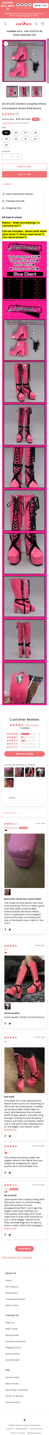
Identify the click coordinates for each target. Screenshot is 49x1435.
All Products (11, 1286)
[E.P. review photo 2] (7, 1006)
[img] (10, 823)
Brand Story (11, 1293)
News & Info (11, 1305)
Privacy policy (36, 1429)
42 (35, 139)
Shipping (5, 123)
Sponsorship (12, 1335)
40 (16, 139)
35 (6, 132)
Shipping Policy (13, 1347)
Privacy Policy (12, 1402)
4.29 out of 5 (32, 725)
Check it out (40, 6)
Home (8, 1280)
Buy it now (25, 174)
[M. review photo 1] (24, 1070)
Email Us (9, 1322)
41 (25, 139)
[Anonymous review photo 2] (7, 892)
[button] (5, 24)
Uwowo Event (12, 1377)
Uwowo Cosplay (23, 1425)
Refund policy (22, 1429)
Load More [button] (24, 1248)
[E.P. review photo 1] (24, 978)
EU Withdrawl (12, 1360)
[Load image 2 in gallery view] (24, 91)
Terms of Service (14, 1396)
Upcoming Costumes (16, 1389)
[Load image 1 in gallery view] (12, 91)
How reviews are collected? (17, 1257)
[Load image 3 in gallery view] (36, 91)
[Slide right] (46, 92)
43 (6, 145)
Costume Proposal (15, 1341)
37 (25, 132)
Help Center (11, 1328)
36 (16, 132)
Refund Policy (12, 1353)
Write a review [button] (24, 753)
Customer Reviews (15, 1299)
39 (6, 139)
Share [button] (8, 184)
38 (35, 132)
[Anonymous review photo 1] (24, 860)
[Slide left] (3, 92)
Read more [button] (10, 1129)
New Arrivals (12, 1383)
